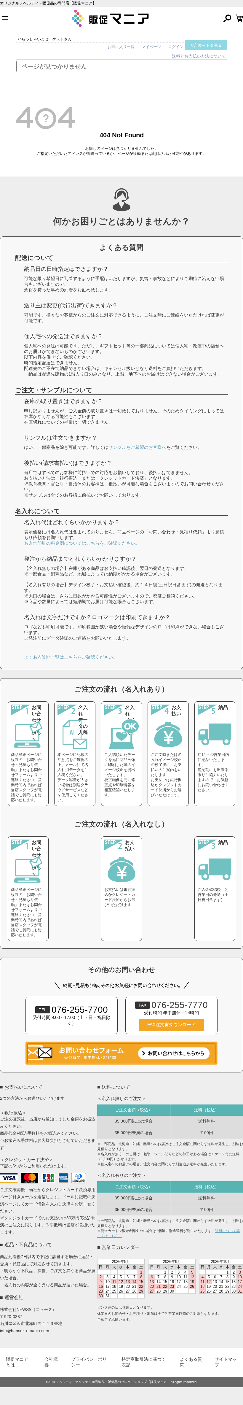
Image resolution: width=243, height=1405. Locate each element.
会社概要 (51, 1362)
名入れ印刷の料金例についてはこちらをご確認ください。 (82, 543)
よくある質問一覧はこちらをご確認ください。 (70, 656)
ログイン (175, 46)
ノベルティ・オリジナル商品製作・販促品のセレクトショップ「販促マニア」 (113, 1382)
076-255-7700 (73, 1010)
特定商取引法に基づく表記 (144, 1362)
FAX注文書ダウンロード (171, 1024)
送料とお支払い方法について (199, 56)
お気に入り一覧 (121, 46)
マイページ (151, 46)
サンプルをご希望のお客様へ (137, 447)
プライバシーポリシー (89, 1362)
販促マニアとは (17, 1362)
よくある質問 (191, 1362)
